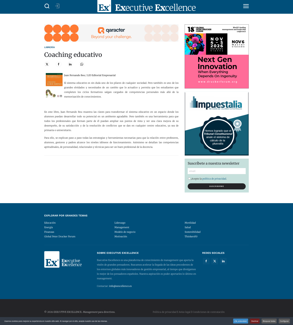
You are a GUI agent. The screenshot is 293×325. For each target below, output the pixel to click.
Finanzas (49, 231)
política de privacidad (214, 178)
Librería (49, 47)
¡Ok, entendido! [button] (240, 321)
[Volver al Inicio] (146, 6)
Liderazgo (119, 222)
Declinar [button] (254, 321)
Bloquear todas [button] (269, 321)
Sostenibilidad (193, 231)
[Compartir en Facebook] (58, 64)
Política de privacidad (165, 312)
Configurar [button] (284, 321)
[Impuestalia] (217, 123)
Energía (48, 227)
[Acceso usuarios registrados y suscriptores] (57, 6)
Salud (188, 227)
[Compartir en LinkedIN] (70, 64)
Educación (50, 222)
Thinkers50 (191, 236)
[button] (47, 6)
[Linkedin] (223, 261)
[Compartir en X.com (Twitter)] (47, 64)
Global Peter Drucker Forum (59, 236)
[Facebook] (206, 261)
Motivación (120, 236)
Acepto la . (209, 178)
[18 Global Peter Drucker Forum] (217, 56)
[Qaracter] (111, 32)
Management (121, 227)
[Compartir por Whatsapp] (82, 64)
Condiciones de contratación (209, 312)
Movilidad (190, 222)
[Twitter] (215, 261)
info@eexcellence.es (120, 286)
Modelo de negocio (125, 231)
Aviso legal (185, 312)
